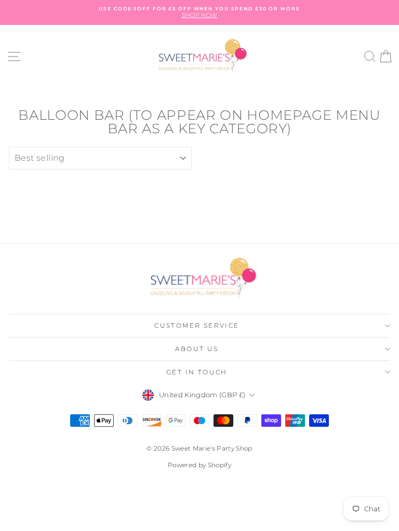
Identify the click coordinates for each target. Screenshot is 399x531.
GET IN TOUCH (197, 372)
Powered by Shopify (199, 465)
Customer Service (196, 325)
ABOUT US (196, 349)
